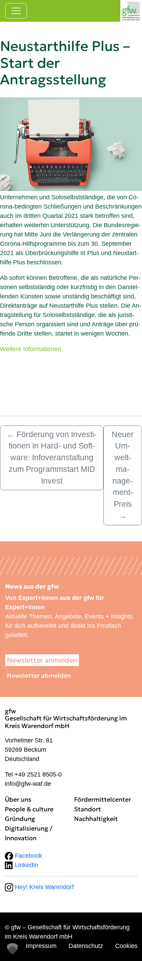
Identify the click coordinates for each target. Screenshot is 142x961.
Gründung (20, 819)
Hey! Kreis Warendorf (43, 887)
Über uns (18, 799)
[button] (12, 948)
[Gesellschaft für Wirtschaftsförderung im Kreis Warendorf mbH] (131, 11)
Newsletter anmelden (42, 660)
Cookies (126, 945)
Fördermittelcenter (102, 799)
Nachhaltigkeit (96, 819)
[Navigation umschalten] (16, 11)
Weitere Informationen (30, 349)
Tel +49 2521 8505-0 (33, 774)
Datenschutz (86, 945)
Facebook (27, 855)
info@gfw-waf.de (28, 783)
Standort (87, 809)
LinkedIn (25, 865)
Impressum (41, 945)
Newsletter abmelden (39, 675)
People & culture (29, 809)
